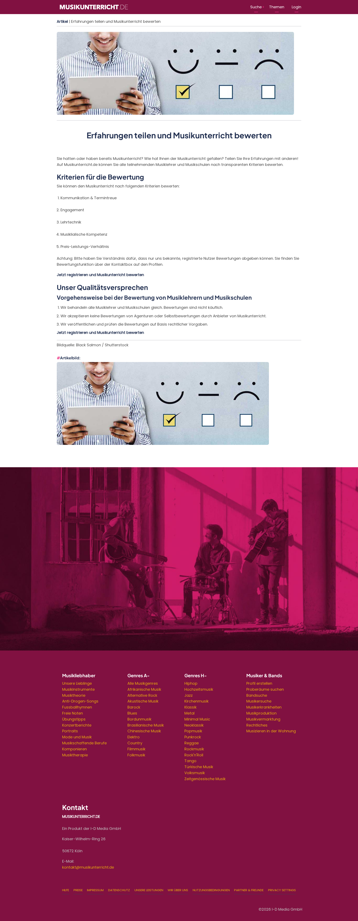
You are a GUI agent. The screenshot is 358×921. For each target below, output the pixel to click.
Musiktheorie (73, 695)
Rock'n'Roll (193, 755)
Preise (78, 890)
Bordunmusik (139, 719)
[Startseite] (94, 6)
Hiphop (190, 683)
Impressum (95, 890)
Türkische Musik (198, 766)
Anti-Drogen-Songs (80, 701)
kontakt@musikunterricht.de (88, 867)
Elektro (133, 737)
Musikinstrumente (78, 689)
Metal (189, 713)
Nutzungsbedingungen (211, 890)
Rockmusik (194, 749)
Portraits (70, 731)
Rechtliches (256, 725)
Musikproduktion (261, 713)
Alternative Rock (142, 695)
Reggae (191, 743)
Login (296, 7)
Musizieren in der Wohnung (271, 731)
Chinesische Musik (144, 731)
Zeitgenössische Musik (205, 778)
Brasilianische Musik (145, 725)
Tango (190, 760)
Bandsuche (256, 695)
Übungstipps (74, 719)
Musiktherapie (75, 755)
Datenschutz (119, 890)
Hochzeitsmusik (198, 689)
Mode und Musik (77, 737)
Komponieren (74, 749)
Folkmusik (136, 755)
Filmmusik (136, 749)
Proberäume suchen (265, 689)
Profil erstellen (259, 683)
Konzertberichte (76, 725)
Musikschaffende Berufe (84, 743)
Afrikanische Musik (144, 689)
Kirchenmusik (196, 701)
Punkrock (192, 737)
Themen (276, 7)
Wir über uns (178, 890)
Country (134, 743)
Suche (256, 7)
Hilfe (65, 890)
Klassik (190, 707)
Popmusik (193, 731)
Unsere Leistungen (148, 890)
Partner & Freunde (249, 890)
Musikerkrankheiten (264, 707)
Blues (132, 713)
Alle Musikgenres (142, 683)
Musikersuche (258, 701)
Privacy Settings (282, 890)
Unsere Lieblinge (77, 683)
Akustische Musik (142, 701)
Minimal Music (197, 719)
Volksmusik (194, 772)
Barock (133, 707)
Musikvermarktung (263, 719)
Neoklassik (194, 725)
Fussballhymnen (77, 707)
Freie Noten (72, 713)
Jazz (188, 695)
